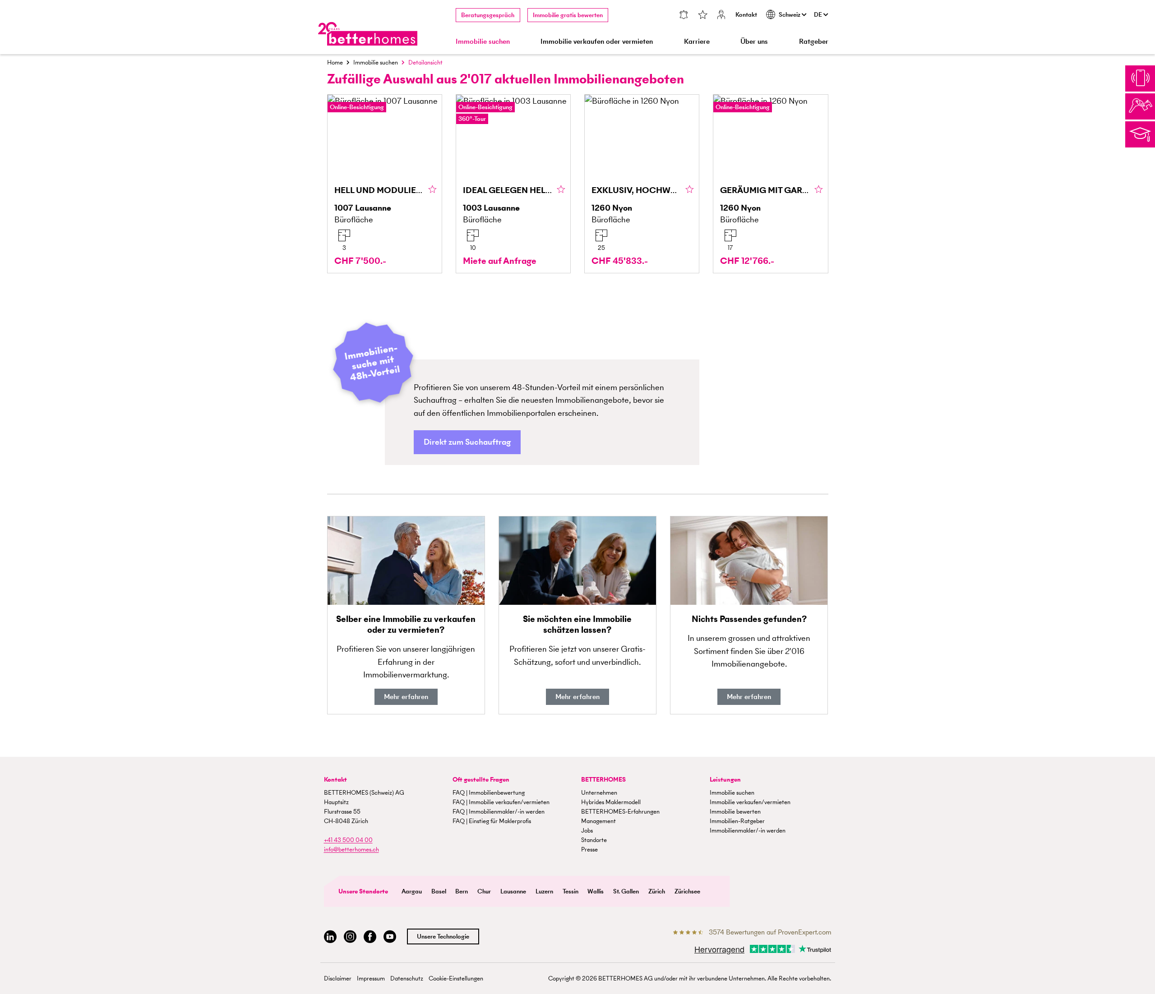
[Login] (721, 15)
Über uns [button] (754, 41)
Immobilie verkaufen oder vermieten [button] (597, 41)
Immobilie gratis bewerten (568, 15)
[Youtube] (390, 936)
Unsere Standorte (363, 891)
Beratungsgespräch (487, 15)
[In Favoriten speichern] (432, 190)
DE (818, 14)
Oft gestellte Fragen (481, 779)
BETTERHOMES (603, 779)
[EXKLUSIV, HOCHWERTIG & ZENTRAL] (642, 184)
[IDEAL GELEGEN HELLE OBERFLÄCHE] (513, 184)
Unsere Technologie (443, 936)
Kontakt (746, 14)
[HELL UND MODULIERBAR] (385, 184)
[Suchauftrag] (683, 15)
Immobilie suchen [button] (483, 41)
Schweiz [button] (790, 14)
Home (335, 62)
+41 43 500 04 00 (348, 840)
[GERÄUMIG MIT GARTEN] (770, 184)
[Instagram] (350, 936)
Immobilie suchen (375, 62)
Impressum (371, 978)
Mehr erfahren (406, 696)
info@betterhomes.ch (351, 849)
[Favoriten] (702, 15)
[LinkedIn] (330, 936)
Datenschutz (406, 978)
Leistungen (725, 779)
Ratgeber (813, 41)
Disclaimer (337, 978)
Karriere (697, 41)
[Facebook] (370, 936)
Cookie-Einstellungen (456, 978)
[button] (467, 442)
